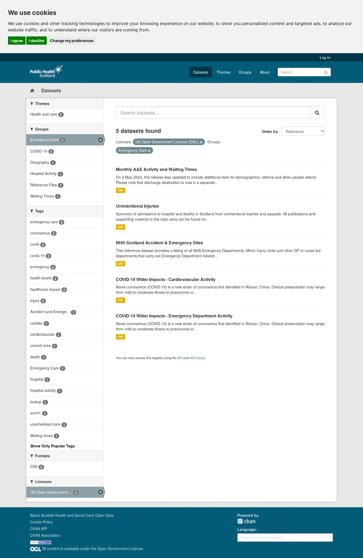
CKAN (246, 521)
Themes (223, 72)
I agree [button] (17, 40)
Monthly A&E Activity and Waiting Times (156, 169)
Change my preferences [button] (72, 40)
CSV (120, 190)
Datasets (200, 72)
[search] (317, 112)
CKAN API (38, 528)
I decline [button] (36, 40)
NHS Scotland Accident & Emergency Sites (159, 243)
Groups (245, 72)
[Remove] (201, 142)
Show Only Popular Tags (52, 445)
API (180, 357)
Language (246, 529)
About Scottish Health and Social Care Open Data (71, 515)
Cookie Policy (41, 522)
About (265, 72)
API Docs (197, 357)
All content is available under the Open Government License (92, 548)
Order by (270, 131)
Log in (325, 57)
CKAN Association (45, 535)
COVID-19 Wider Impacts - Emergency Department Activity (174, 316)
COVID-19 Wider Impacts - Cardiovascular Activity (166, 279)
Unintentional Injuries (137, 206)
